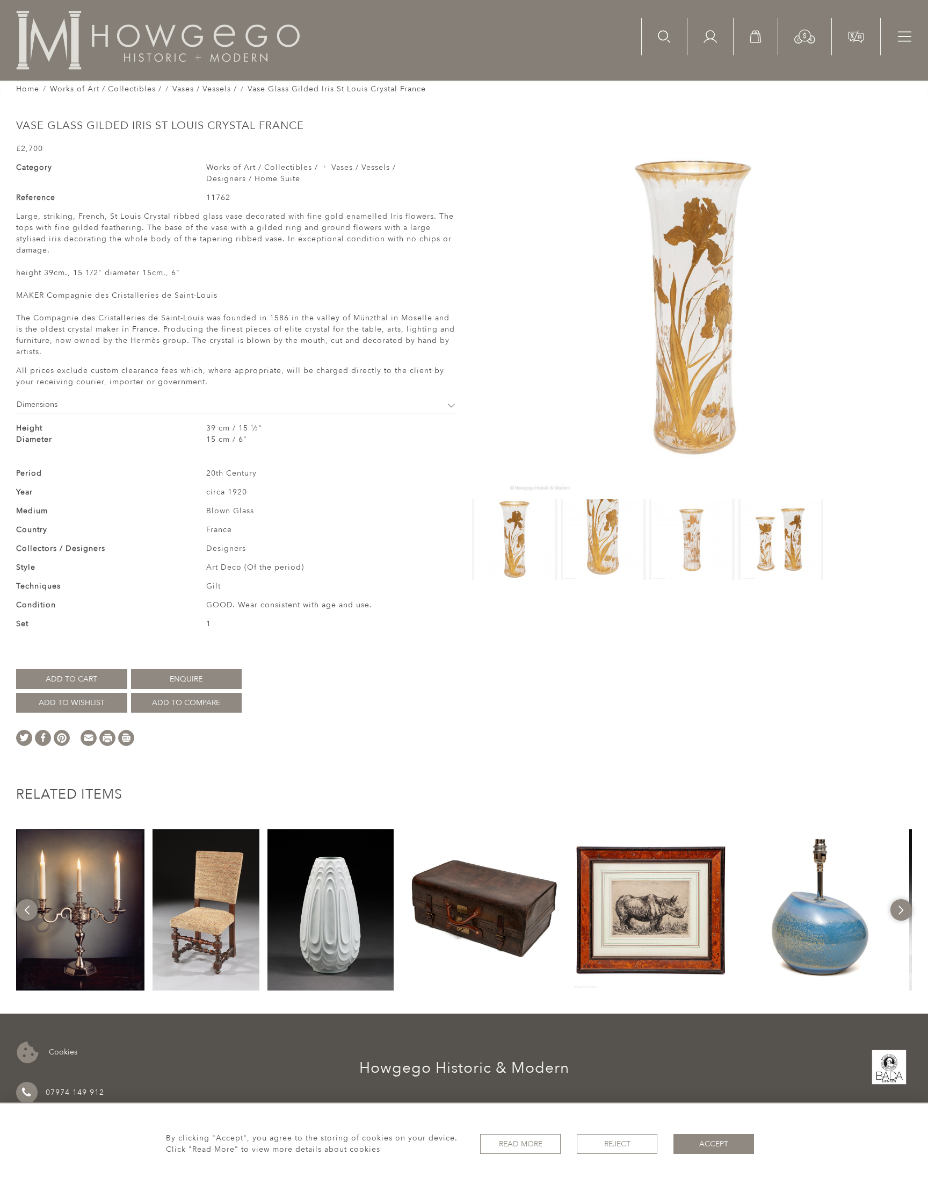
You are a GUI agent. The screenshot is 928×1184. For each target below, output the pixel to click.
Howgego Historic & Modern (464, 1068)
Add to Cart (71, 679)
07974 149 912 (75, 1092)
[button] (804, 36)
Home (27, 89)
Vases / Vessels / (204, 89)
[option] (80, 910)
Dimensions (37, 404)
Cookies (62, 1051)
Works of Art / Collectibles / (106, 89)
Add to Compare (186, 703)
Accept (713, 1144)
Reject (617, 1144)
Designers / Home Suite (253, 179)
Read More (520, 1144)
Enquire (186, 679)
